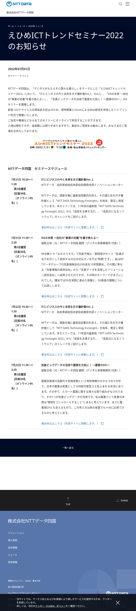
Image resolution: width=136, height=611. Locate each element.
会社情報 (12, 547)
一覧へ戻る (68, 447)
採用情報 (12, 562)
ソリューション (16, 532)
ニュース (21, 26)
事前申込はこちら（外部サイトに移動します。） (70, 227)
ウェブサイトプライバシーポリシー (24, 593)
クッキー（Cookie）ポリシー (50, 606)
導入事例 (12, 540)
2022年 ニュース (35, 26)
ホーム (11, 26)
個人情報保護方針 (16, 587)
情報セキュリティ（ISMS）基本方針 (24, 580)
